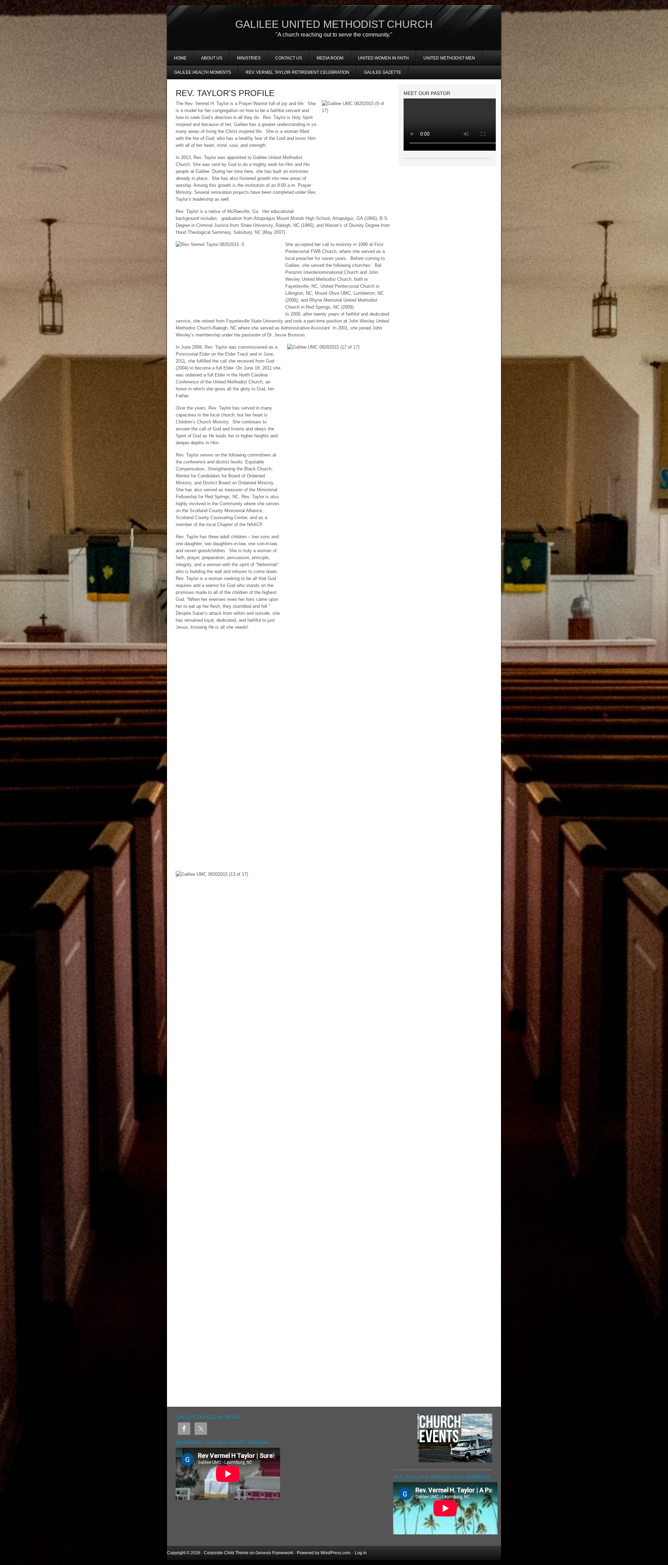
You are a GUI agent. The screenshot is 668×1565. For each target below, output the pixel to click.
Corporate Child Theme (226, 1552)
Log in (361, 1552)
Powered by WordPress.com (323, 1552)
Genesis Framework (274, 1552)
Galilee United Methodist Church (334, 24)
